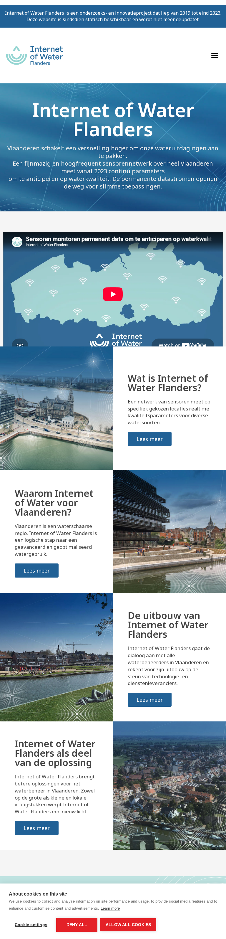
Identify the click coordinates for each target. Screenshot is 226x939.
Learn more (110, 908)
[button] (214, 55)
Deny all (77, 925)
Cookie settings (31, 925)
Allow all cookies (128, 925)
